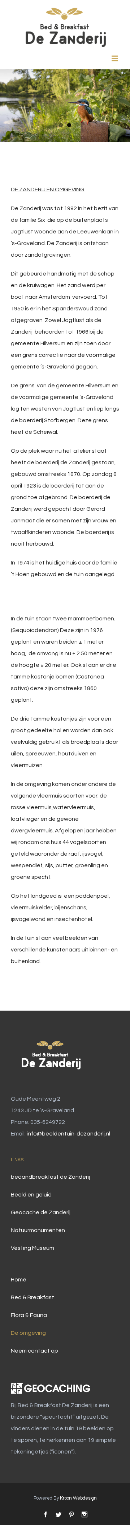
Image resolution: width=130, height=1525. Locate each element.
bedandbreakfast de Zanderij (50, 1177)
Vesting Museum (32, 1248)
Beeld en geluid (31, 1195)
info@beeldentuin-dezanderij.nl (68, 1134)
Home (18, 1280)
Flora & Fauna (29, 1315)
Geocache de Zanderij (40, 1212)
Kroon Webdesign (78, 1498)
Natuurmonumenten (38, 1230)
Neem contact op (34, 1351)
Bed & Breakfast (32, 1297)
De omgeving (28, 1333)
